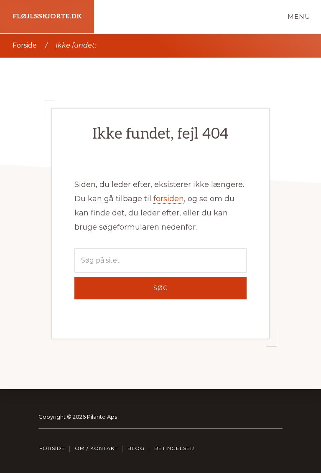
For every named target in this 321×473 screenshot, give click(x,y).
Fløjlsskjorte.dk (47, 16)
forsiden (168, 198)
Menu (299, 16)
